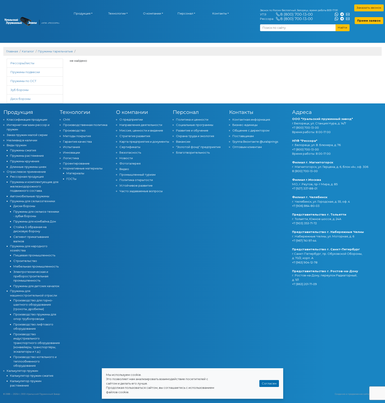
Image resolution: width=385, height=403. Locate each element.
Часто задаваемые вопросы (141, 191)
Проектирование (76, 163)
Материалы (75, 173)
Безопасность (130, 152)
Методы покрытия (77, 136)
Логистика (71, 158)
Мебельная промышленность (36, 266)
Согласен (269, 383)
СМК (66, 119)
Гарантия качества (77, 141)
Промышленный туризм (137, 174)
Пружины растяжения (27, 155)
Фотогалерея (130, 163)
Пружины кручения (24, 161)
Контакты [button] (219, 13)
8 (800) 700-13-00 (296, 14)
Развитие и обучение (192, 130)
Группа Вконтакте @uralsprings (255, 141)
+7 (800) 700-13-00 (305, 127)
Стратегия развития (134, 136)
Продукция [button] (82, 13)
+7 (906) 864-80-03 (305, 206)
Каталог (28, 51)
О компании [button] (152, 13)
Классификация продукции (27, 119)
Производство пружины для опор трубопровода (34, 317)
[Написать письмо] (348, 14)
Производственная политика (85, 125)
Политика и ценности (192, 119)
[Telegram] (342, 14)
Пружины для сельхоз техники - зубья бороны (36, 214)
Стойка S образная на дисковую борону (30, 229)
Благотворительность (193, 152)
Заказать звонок (368, 7)
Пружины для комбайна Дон (34, 221)
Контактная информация (251, 119)
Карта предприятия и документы (144, 141)
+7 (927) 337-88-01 (304, 188)
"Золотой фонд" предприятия (198, 147)
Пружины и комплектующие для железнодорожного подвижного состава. (34, 186)
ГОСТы (71, 179)
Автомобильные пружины (29, 196)
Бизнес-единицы (245, 125)
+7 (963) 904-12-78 (304, 262)
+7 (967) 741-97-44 (304, 240)
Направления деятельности (140, 125)
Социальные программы (194, 125)
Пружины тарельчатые (55, 51)
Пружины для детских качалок (36, 286)
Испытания (71, 147)
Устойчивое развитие (136, 185)
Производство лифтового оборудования (33, 327)
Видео (124, 169)
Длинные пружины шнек (28, 167)
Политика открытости (136, 180)
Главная (12, 51)
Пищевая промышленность (34, 255)
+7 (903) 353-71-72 (304, 223)
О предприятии (131, 119)
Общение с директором (250, 130)
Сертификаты (129, 147)
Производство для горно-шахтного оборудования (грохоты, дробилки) (33, 304)
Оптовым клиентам (247, 147)
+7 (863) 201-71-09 (304, 284)
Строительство (25, 261)
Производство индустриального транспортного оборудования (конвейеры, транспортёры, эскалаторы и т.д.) (36, 342)
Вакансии (183, 141)
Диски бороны (24, 206)
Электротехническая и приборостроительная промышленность (30, 276)
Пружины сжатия (23, 150)
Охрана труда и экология (195, 136)
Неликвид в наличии (22, 140)
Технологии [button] (117, 13)
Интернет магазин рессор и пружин (28, 127)
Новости (126, 158)
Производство (74, 130)
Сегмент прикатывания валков (31, 239)
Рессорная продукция (27, 176)
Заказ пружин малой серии (27, 135)
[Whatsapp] (336, 14)
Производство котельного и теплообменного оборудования (35, 361)
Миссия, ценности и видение (141, 130)
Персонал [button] (185, 13)
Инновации (71, 152)
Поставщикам (243, 136)
